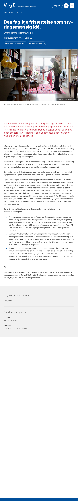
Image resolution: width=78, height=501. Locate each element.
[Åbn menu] (72, 5)
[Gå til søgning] (66, 5)
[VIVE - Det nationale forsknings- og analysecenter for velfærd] (20, 5)
